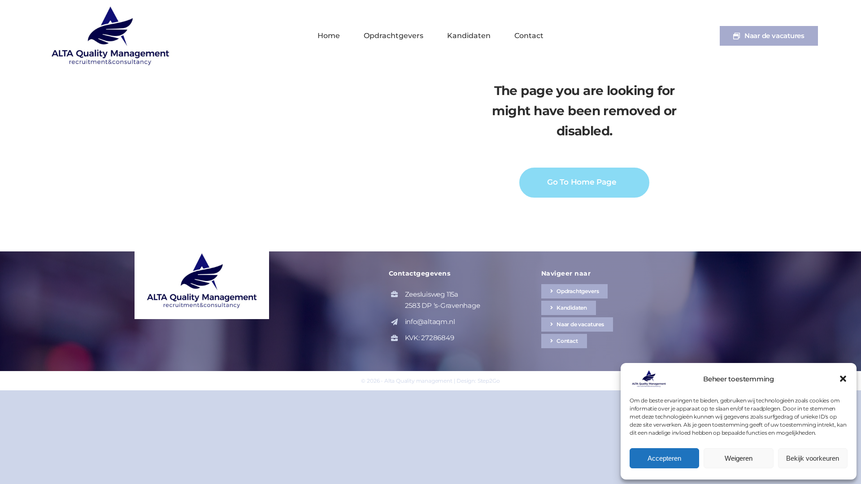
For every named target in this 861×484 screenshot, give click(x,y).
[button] (843, 378)
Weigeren (738, 458)
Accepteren (664, 458)
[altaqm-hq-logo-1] (112, 8)
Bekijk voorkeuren (812, 458)
